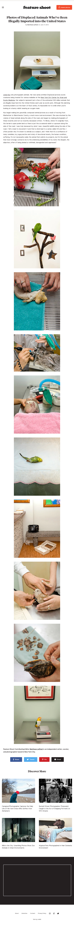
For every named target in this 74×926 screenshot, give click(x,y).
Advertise (24, 913)
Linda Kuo (6, 95)
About (17, 913)
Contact (32, 913)
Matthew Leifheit (32, 25)
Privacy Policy (42, 913)
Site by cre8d (37, 919)
